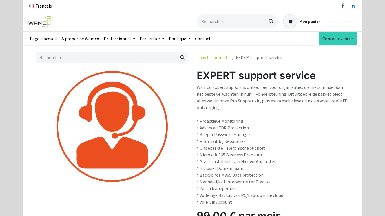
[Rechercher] (271, 21)
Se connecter (341, 21)
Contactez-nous (338, 38)
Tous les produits (213, 57)
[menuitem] (43, 38)
